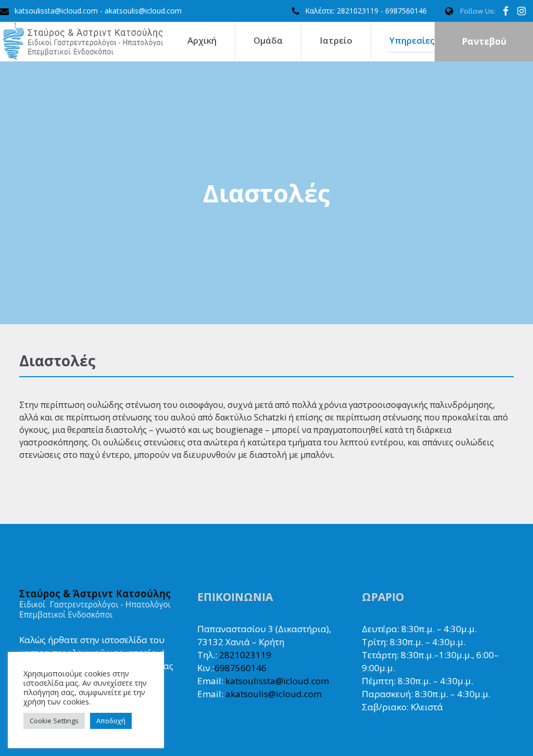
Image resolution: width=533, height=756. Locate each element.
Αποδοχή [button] (110, 720)
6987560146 (240, 668)
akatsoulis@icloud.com (273, 694)
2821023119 (245, 655)
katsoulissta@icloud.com (277, 681)
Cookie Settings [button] (54, 720)
